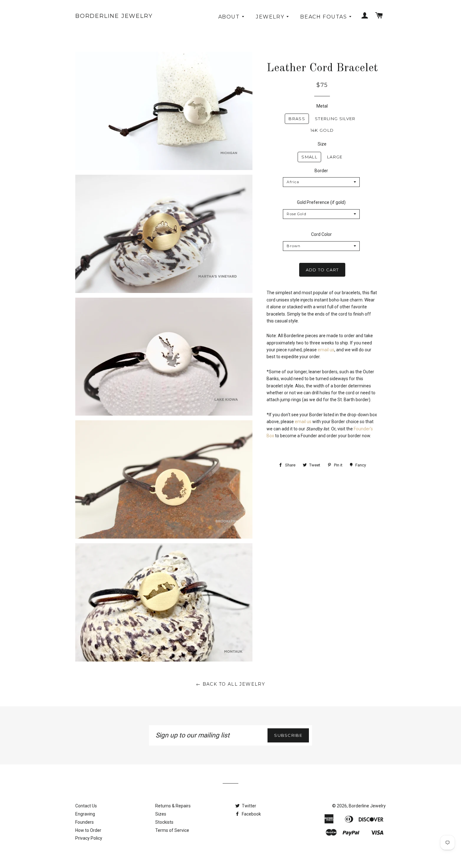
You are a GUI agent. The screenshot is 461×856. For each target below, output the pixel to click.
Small (309, 156)
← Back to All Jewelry (230, 684)
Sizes (160, 813)
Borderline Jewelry (113, 16)
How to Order (88, 830)
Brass (297, 118)
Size (322, 143)
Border (321, 170)
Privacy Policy (88, 838)
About (230, 17)
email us (326, 349)
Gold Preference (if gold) (321, 202)
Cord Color (321, 234)
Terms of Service (172, 830)
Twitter (248, 805)
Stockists (164, 822)
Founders (84, 822)
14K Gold (322, 130)
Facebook (251, 813)
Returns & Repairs (173, 805)
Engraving (85, 813)
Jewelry (271, 17)
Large (335, 156)
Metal (322, 106)
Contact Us (86, 805)
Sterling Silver (335, 118)
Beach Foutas (324, 17)
